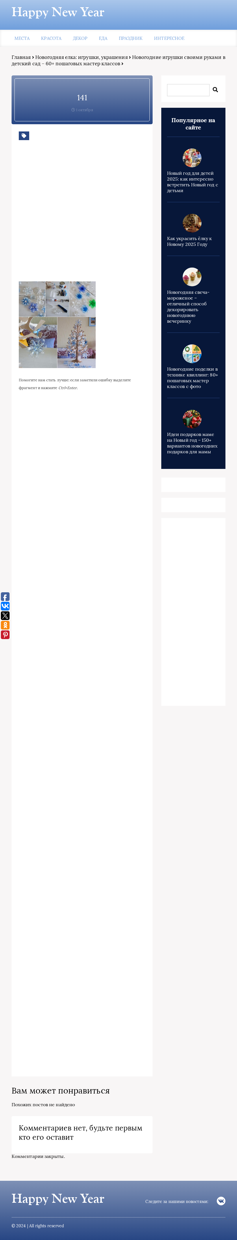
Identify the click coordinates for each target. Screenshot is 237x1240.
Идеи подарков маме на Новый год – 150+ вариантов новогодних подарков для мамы (192, 442)
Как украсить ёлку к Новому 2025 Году (189, 241)
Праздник (131, 38)
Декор (80, 38)
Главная (21, 57)
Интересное (169, 38)
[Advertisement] (102, 215)
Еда (103, 38)
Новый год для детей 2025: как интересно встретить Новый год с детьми (192, 181)
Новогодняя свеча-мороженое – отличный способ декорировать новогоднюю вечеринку (188, 306)
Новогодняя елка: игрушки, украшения (81, 57)
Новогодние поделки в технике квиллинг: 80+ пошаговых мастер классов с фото (192, 377)
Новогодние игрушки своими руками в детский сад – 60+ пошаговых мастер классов (118, 60)
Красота (51, 38)
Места (21, 38)
